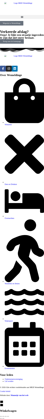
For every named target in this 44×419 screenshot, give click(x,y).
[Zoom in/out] (8, 416)
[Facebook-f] (3, 69)
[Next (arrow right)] (3, 418)
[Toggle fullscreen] (6, 416)
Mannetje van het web (19, 395)
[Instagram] (9, 69)
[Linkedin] (15, 69)
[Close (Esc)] (1, 416)
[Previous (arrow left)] (1, 418)
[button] (22, 17)
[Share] (3, 416)
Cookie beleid (5, 391)
